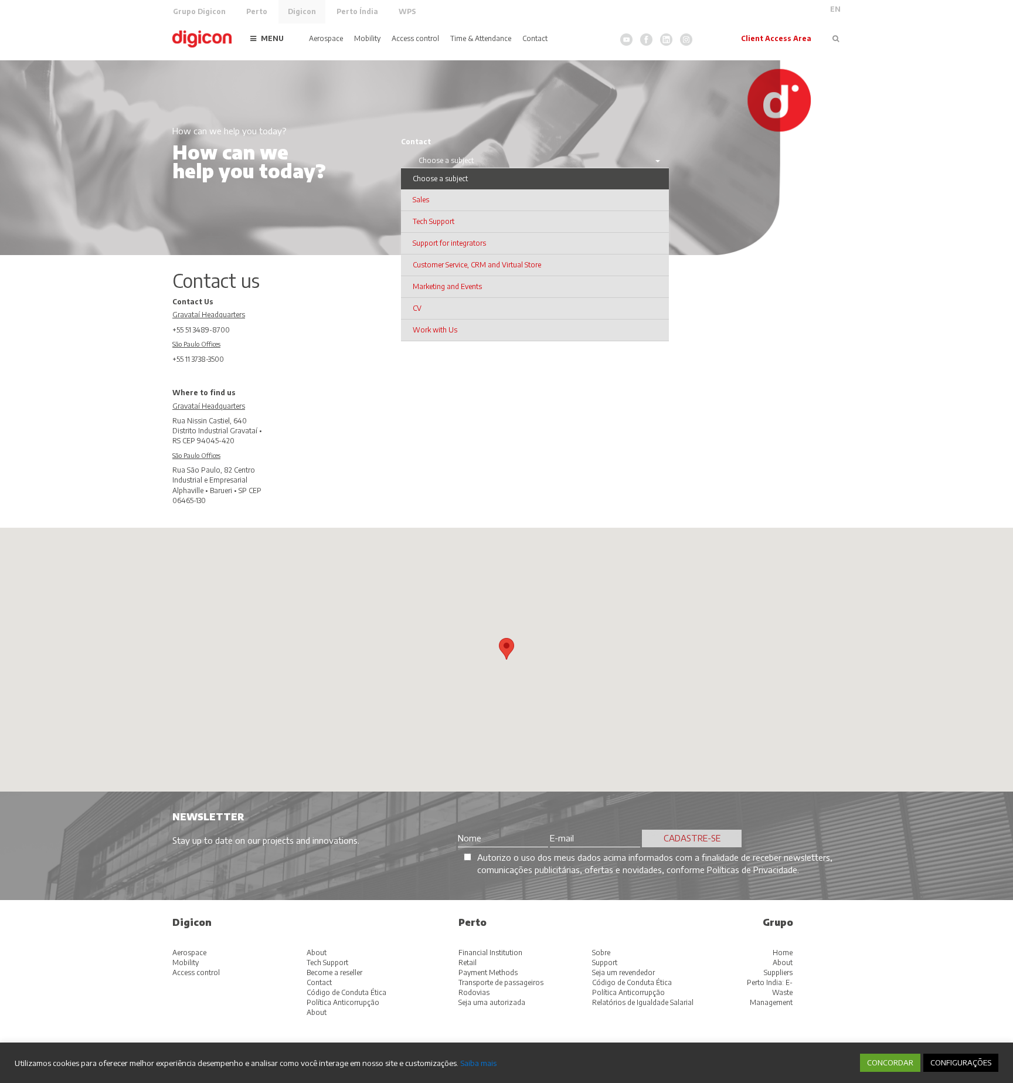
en (835, 9)
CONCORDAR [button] (890, 1062)
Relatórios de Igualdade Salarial (643, 1002)
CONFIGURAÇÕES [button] (960, 1062)
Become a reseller (334, 972)
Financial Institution (490, 952)
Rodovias (473, 992)
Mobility (367, 38)
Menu (272, 38)
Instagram (686, 39)
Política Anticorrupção (343, 1002)
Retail (467, 962)
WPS (407, 11)
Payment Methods (488, 972)
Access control (415, 38)
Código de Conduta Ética (346, 992)
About (317, 952)
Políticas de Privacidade (752, 869)
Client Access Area (776, 38)
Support (604, 962)
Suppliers (778, 972)
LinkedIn (666, 39)
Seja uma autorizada (491, 1002)
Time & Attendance (480, 38)
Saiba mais (478, 1063)
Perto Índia (357, 11)
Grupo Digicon (199, 11)
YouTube (626, 39)
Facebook (646, 39)
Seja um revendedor (623, 972)
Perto (256, 11)
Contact (535, 38)
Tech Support (327, 962)
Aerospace (326, 38)
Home (783, 952)
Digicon (302, 11)
